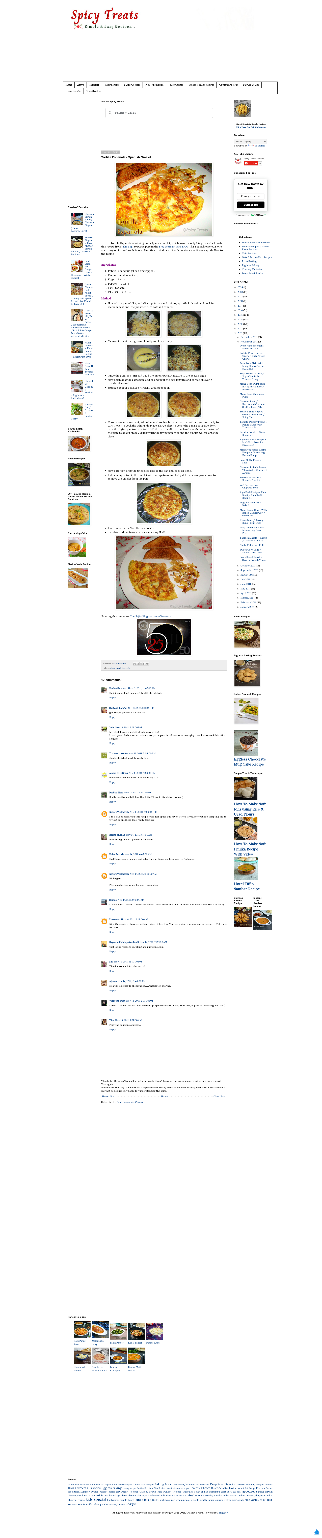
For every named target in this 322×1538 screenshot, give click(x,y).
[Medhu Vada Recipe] (78, 587)
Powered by (242, 215)
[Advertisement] (167, 58)
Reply (112, 697)
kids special (96, 1499)
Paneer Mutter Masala (135, 1369)
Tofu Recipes (93, 91)
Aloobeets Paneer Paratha (99, 1369)
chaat (124, 1495)
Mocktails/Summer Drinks (83, 1491)
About (80, 84)
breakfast (120, 668)
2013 (240, 324)
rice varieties (253, 1500)
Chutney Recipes (228, 84)
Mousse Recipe (107, 1491)
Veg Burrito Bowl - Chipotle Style (250, 486)
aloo (112, 668)
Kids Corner (176, 84)
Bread (169, 1484)
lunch (131, 1499)
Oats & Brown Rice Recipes (257, 257)
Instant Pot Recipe (246, 1488)
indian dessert (230, 1495)
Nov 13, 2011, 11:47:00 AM (141, 688)
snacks (268, 1500)
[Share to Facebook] (144, 663)
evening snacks (193, 1495)
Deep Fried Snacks (252, 273)
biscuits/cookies (77, 1495)
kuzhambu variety (117, 1499)
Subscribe (94, 84)
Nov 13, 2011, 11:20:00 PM (143, 811)
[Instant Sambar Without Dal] (262, 928)
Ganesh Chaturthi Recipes (177, 1488)
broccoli (106, 1495)
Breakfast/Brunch (183, 1484)
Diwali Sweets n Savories (84, 1488)
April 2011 (246, 593)
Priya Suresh (116, 854)
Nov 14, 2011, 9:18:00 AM (134, 919)
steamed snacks (76, 1504)
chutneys (142, 1495)
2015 (240, 314)
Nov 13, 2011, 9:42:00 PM (137, 792)
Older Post (219, 1096)
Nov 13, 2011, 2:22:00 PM (141, 707)
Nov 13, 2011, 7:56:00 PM (142, 773)
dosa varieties (174, 1495)
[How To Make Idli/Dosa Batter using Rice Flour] (245, 799)
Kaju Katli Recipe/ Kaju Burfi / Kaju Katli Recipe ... (253, 495)
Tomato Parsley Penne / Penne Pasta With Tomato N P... (253, 424)
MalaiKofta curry (98, 1342)
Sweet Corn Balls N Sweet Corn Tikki (251, 551)
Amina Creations (118, 773)
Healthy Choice (200, 1488)
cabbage (115, 1495)
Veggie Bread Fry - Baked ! (250, 504)
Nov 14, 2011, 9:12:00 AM (131, 899)
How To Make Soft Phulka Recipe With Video (250, 849)
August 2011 (247, 574)
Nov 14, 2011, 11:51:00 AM (153, 942)
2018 (240, 301)
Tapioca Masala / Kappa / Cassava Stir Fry (253, 539)
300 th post (106, 1484)
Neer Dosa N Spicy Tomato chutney (89, 369)
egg (128, 668)
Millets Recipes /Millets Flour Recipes (255, 248)
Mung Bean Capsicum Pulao (252, 395)
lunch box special (147, 1500)
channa (132, 1495)
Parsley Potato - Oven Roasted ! (252, 433)
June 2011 (246, 583)
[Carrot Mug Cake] (77, 556)
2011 (240, 333)
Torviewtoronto (118, 753)
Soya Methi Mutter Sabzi (250, 461)
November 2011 (249, 341)
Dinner (269, 1484)
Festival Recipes (145, 1488)
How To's (216, 1488)
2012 (240, 328)
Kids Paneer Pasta (80, 1342)
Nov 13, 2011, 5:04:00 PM (142, 753)
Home (69, 84)
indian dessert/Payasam (252, 1495)
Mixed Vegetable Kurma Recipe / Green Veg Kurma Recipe (253, 452)
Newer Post (109, 1096)
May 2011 (245, 588)
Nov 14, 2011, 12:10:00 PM (128, 961)
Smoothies (188, 1491)
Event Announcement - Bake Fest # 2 (252, 347)
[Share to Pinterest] (147, 663)
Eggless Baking (250, 265)
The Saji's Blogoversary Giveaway (150, 616)
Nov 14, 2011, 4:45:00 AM (138, 854)
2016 (240, 310)
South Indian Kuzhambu (207, 1491)
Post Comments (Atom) (130, 1102)
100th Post (84, 1484)
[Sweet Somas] (243, 926)
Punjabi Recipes (172, 1491)
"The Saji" (127, 246)
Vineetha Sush (117, 1000)
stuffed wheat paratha (97, 1504)
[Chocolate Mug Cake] (246, 754)
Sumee (113, 899)
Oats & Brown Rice (151, 1491)
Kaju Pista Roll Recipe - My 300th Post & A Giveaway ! (253, 442)
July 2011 (245, 579)
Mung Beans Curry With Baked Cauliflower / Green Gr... (253, 512)
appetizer (248, 1491)
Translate (260, 145)
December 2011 (249, 337)
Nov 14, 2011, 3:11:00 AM (139, 834)
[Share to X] (141, 663)
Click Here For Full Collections (251, 127)
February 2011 (248, 602)
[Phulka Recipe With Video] (245, 839)
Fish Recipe (159, 1488)
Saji (111, 961)
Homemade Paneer (80, 1369)
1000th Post (73, 1484)
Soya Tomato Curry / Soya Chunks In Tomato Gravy (252, 376)
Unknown (114, 919)
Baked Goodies (132, 84)
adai (239, 1491)
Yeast (223, 1491)
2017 (240, 305)
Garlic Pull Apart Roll (251, 545)
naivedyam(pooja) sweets (185, 1499)
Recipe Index (112, 84)
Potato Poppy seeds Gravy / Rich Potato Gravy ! (252, 356)
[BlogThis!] (138, 663)
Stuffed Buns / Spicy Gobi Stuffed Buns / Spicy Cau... (252, 414)
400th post (117, 1484)
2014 (240, 319)
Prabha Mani (116, 792)
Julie (111, 727)
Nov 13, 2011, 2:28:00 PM (128, 727)
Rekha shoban (117, 834)
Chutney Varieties (252, 269)
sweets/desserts (118, 1504)
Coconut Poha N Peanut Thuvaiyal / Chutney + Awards (253, 470)
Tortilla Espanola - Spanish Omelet (250, 479)
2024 (241, 287)
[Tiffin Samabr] (246, 879)
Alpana (113, 981)
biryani (269, 1491)
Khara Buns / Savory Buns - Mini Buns (251, 522)
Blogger (223, 1512)
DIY (207, 1484)
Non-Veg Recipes (154, 84)
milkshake (165, 1500)
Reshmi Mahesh (118, 688)
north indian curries (211, 1499)
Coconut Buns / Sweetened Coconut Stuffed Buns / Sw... (252, 404)
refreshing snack (234, 1499)
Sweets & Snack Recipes (201, 84)
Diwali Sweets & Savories (256, 242)
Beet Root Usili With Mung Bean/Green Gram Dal (251, 366)
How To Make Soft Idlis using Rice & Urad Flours (250, 809)
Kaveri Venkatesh (119, 811)
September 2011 (249, 570)
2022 (240, 296)
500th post (127, 1484)
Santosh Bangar (118, 707)
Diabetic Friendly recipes (250, 1484)
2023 (240, 291)
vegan (133, 1503)
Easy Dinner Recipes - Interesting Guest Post (252, 530)
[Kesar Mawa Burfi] (246, 116)
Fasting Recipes (129, 1488)
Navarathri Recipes (127, 1491)
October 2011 (248, 565)
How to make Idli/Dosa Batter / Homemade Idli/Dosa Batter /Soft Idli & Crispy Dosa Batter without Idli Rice (82, 323)
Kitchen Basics (264, 1488)
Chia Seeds (200, 1484)
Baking (159, 1484)
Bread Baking (249, 261)
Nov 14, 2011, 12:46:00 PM (132, 981)
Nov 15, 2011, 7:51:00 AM (128, 1020)
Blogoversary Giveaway (173, 246)
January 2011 (247, 606)
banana (260, 1491)
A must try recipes (143, 1484)
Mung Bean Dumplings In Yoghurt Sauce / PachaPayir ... (252, 386)
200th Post (95, 1484)
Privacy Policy (251, 84)
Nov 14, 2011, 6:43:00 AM (143, 873)
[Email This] (134, 663)
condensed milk (156, 1495)
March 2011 (247, 597)
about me (231, 1492)
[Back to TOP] (316, 1532)
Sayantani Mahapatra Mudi (124, 942)
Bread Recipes (73, 91)
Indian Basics (229, 1488)
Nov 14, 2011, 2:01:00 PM (139, 1000)
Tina (111, 1020)
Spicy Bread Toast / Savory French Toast (253, 558)
